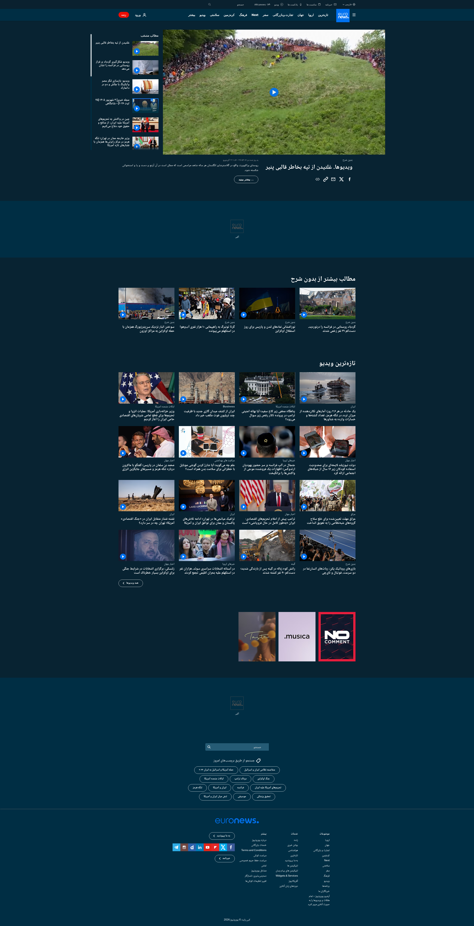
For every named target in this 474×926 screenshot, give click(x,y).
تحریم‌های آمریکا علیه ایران (268, 788)
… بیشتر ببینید (246, 179)
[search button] (210, 4)
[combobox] (228, 4)
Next (255, 15)
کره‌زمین (229, 15)
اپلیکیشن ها (292, 866)
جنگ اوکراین (263, 779)
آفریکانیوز (293, 881)
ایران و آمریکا (219, 788)
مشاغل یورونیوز (258, 871)
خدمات (294, 834)
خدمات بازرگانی (258, 845)
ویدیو (203, 15)
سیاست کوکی (259, 855)
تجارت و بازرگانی (283, 15)
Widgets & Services (287, 876)
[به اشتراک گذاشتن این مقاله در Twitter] (341, 179)
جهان (301, 15)
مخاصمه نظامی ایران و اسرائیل (259, 770)
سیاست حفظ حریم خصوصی (252, 860)
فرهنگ (243, 15)
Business (229, 406)
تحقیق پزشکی (264, 797)
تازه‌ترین (323, 15)
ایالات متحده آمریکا (214, 779)
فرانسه (240, 788)
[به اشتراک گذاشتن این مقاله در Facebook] (350, 179)
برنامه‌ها (326, 886)
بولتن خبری (292, 845)
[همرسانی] (333, 179)
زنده (123, 14)
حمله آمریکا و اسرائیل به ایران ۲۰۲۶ (216, 770)
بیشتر (263, 834)
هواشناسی (293, 850)
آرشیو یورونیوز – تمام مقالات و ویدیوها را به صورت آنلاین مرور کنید (319, 900)
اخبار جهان (350, 460)
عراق (353, 514)
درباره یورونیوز (259, 840)
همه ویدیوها (132, 583)
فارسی (348, 4)
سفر (265, 15)
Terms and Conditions (253, 850)
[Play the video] (274, 92)
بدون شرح (351, 322)
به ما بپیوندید (291, 860)
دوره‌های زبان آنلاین (288, 886)
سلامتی (214, 15)
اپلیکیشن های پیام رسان (287, 871)
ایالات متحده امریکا (285, 406)
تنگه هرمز (197, 788)
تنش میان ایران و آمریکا (215, 797)
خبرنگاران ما (324, 891)
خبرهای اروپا (289, 460)
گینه (293, 564)
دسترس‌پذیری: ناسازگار (255, 876)
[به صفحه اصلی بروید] (343, 15)
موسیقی (242, 797)
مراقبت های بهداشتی (224, 460)
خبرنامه (226, 858)
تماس (263, 866)
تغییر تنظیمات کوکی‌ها (255, 881)
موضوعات (325, 834)
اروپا (311, 15)
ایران (353, 406)
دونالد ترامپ (240, 779)
